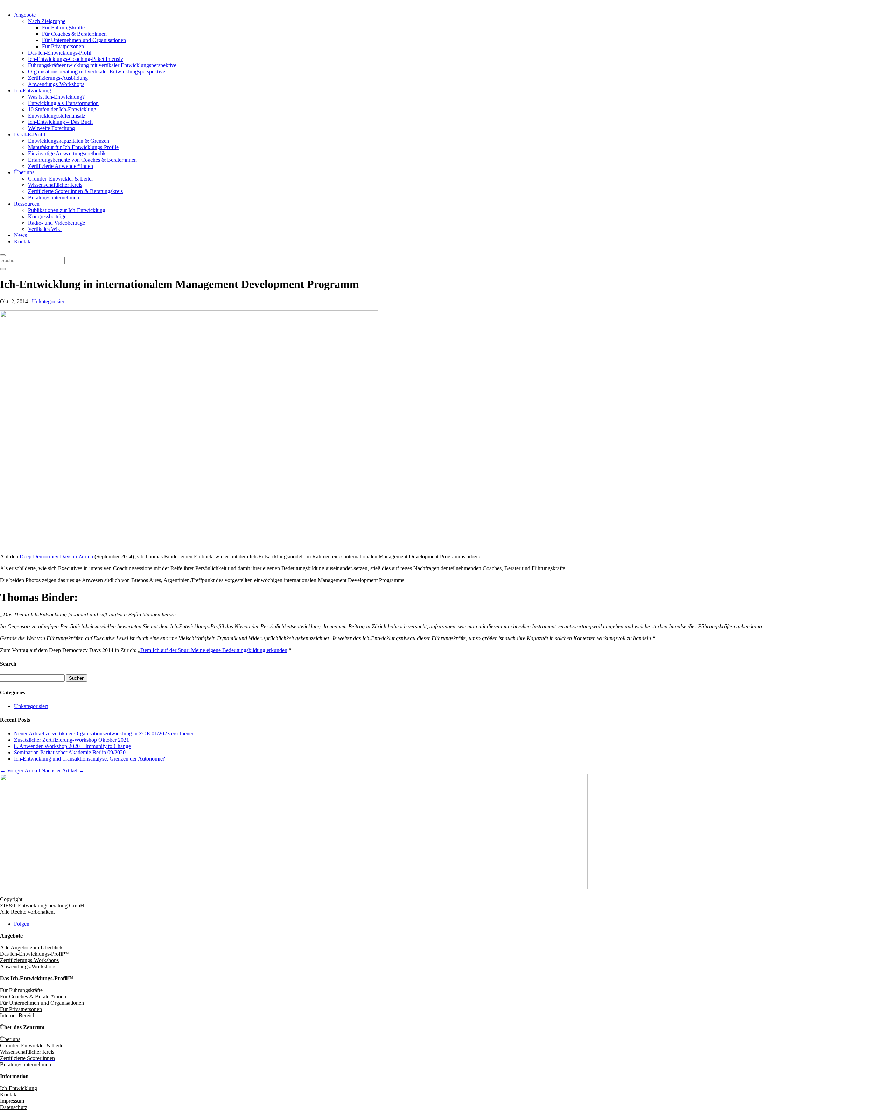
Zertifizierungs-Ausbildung (58, 78)
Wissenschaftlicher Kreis (55, 185)
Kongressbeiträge (47, 216)
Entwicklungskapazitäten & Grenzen (68, 141)
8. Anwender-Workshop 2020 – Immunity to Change (72, 746)
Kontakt (23, 242)
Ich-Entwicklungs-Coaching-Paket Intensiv (75, 59)
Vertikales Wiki (45, 229)
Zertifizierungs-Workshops (29, 960)
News (20, 235)
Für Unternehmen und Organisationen (84, 40)
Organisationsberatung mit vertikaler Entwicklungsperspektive (96, 72)
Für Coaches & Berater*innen (33, 997)
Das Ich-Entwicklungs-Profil (59, 53)
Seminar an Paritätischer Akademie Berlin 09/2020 (70, 752)
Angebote (25, 15)
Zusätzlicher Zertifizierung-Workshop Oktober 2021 (71, 740)
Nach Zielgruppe (46, 21)
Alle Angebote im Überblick (31, 948)
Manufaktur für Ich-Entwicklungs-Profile (73, 147)
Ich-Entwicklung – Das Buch (60, 122)
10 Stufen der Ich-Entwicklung (62, 109)
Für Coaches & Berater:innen (74, 34)
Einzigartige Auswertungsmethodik (67, 153)
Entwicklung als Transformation (63, 103)
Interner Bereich (18, 1015)
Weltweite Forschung (51, 128)
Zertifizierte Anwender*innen (60, 166)
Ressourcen (27, 204)
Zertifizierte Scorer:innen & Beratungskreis (75, 191)
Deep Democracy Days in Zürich (55, 556)
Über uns (24, 172)
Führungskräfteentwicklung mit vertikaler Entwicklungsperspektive (102, 65)
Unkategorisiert (49, 301)
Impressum (12, 1101)
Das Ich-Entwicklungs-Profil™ (34, 954)
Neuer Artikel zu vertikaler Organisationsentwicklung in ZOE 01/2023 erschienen (104, 733)
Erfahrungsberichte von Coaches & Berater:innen (82, 160)
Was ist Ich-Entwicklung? (56, 97)
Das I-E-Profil (29, 134)
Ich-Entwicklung (32, 90)
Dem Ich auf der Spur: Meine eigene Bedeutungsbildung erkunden (213, 650)
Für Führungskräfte (63, 27)
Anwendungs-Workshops (56, 84)
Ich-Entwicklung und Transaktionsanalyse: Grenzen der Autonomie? (89, 759)
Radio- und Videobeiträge (56, 223)
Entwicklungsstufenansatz (56, 116)
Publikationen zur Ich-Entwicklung (66, 210)
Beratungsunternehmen (53, 197)
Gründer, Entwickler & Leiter (60, 179)
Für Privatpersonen (63, 46)
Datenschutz (13, 1107)
